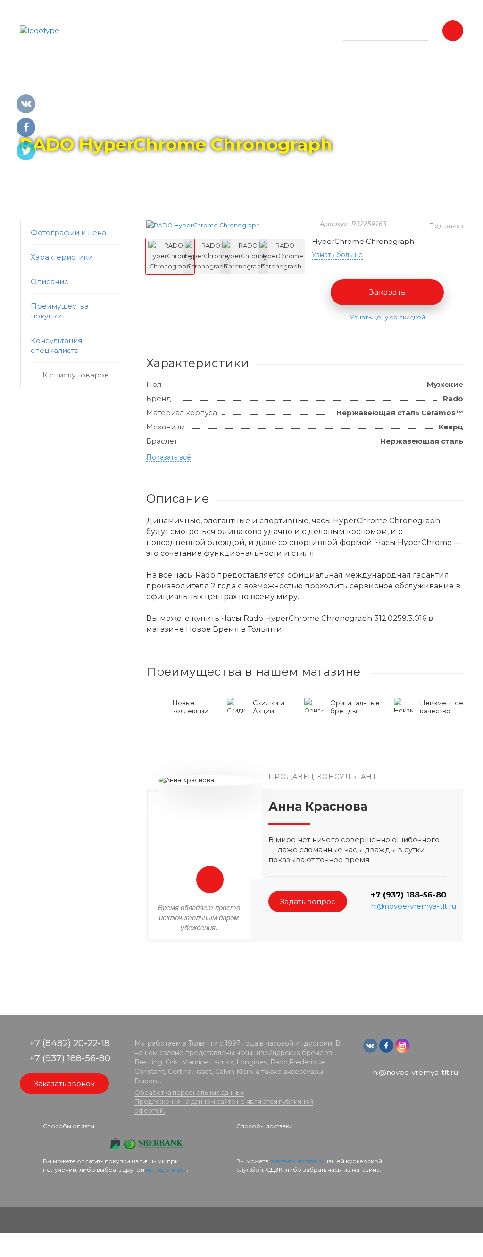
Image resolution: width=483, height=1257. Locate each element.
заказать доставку (296, 1161)
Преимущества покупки (60, 311)
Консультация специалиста (56, 345)
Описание (50, 281)
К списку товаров (75, 374)
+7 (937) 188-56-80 (408, 894)
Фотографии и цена (68, 232)
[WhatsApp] (419, 1050)
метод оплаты (166, 1169)
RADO (108, 118)
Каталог (74, 118)
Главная (37, 118)
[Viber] (433, 1050)
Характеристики (61, 256)
